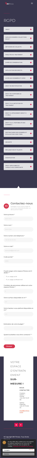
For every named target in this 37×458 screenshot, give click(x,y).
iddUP (31, 449)
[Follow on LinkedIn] (16, 425)
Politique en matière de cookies (23, 446)
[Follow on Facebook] (21, 425)
